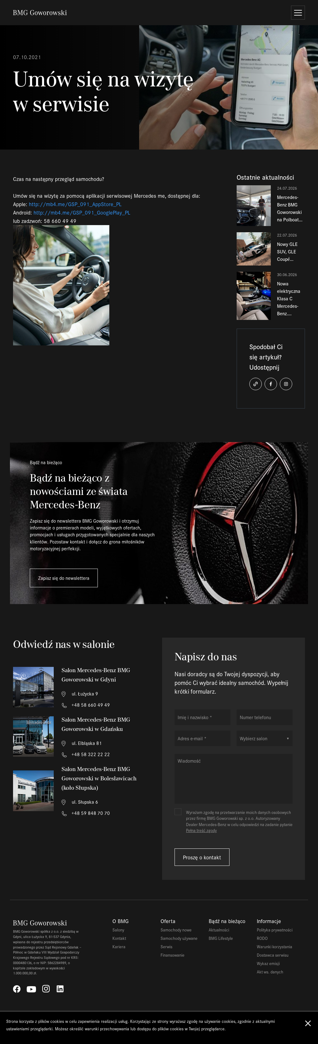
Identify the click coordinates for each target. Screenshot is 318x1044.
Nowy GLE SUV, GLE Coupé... (287, 251)
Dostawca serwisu (272, 955)
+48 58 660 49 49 (90, 704)
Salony (118, 930)
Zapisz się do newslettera (63, 578)
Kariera (118, 946)
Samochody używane (179, 938)
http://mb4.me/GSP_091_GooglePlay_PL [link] (82, 212)
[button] (255, 384)
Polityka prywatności (275, 930)
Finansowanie (172, 955)
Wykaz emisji (268, 963)
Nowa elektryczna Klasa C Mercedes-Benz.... (288, 298)
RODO (262, 938)
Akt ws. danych (270, 972)
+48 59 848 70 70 (90, 813)
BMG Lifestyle (221, 938)
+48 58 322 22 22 (90, 754)
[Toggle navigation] (298, 13)
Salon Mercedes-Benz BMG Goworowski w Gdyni (95, 675)
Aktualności (219, 930)
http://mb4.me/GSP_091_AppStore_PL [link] (75, 204)
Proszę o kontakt (202, 857)
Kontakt (119, 938)
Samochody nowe (176, 930)
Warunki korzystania (274, 946)
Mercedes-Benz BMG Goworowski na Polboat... (289, 208)
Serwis (166, 946)
